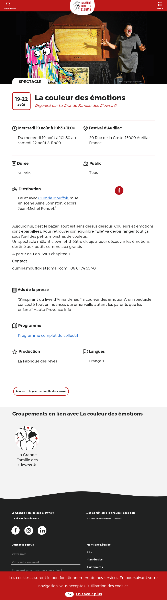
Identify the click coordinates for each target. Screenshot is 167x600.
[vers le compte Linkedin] (44, 530)
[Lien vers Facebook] (119, 192)
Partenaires (95, 567)
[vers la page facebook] (17, 530)
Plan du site (95, 559)
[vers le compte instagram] (31, 530)
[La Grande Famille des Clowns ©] (27, 437)
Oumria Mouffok (53, 198)
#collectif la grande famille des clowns (41, 391)
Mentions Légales (99, 544)
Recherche (8, 8)
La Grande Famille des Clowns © (104, 518)
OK (69, 594)
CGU (89, 551)
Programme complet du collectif (48, 335)
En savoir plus (89, 594)
